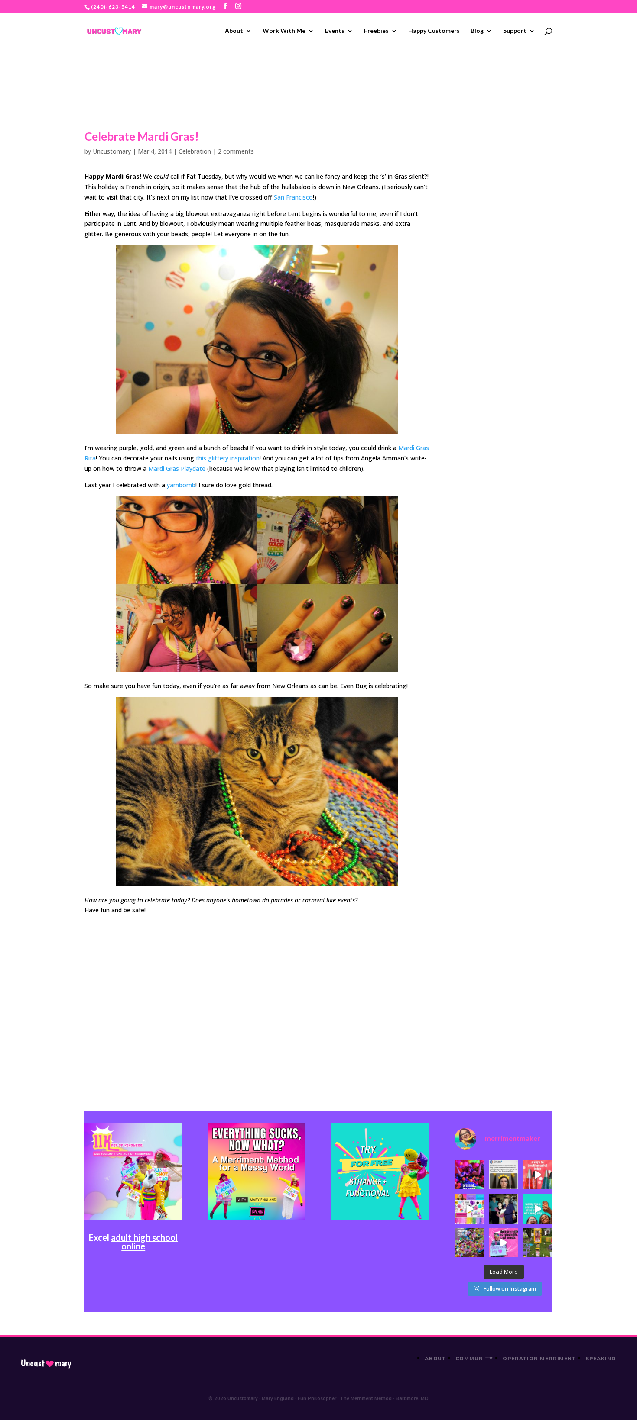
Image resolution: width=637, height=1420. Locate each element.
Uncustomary (112, 151)
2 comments (236, 151)
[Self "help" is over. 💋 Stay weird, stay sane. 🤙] (537, 1208)
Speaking (600, 1358)
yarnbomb (181, 485)
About (234, 31)
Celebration (195, 151)
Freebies (376, 31)
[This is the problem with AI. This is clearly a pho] (503, 1174)
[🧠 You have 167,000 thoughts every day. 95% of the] (537, 1174)
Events (334, 31)
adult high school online (144, 1241)
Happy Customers (434, 31)
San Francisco (293, 197)
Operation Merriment (539, 1358)
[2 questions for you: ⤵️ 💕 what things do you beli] (469, 1174)
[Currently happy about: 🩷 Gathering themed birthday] (537, 1242)
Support (514, 31)
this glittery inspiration (228, 458)
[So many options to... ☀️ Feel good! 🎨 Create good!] (469, 1208)
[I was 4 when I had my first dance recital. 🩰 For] (503, 1208)
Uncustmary (46, 1363)
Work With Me (284, 31)
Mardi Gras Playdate (176, 468)
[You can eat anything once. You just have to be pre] (503, 1242)
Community (474, 1358)
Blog (477, 31)
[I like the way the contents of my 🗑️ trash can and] (469, 1242)
